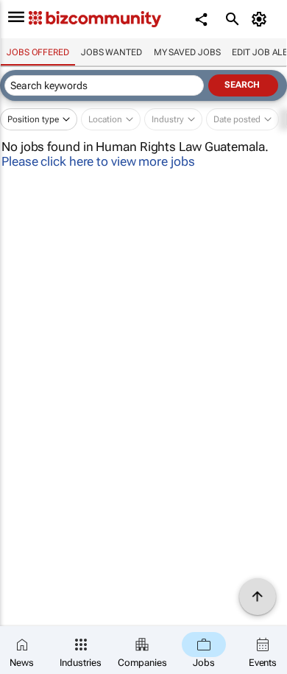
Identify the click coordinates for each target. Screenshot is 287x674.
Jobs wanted (111, 52)
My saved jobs (187, 52)
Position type (33, 119)
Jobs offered (38, 52)
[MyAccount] (261, 19)
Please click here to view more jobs (98, 161)
